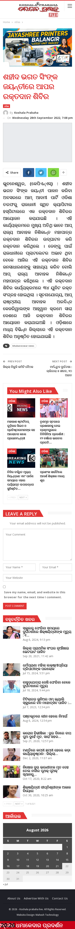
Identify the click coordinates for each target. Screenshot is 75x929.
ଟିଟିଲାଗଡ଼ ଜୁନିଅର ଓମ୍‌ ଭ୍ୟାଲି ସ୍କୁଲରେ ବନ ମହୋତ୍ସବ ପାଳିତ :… (47, 701)
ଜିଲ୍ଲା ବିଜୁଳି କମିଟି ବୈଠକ (18, 367)
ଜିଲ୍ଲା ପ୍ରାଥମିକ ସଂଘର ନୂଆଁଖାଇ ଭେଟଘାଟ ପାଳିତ (46, 650)
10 (17, 860)
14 (57, 860)
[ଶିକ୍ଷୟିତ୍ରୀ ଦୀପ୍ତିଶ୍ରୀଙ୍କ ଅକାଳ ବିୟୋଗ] (11, 791)
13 (47, 860)
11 (27, 860)
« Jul (5, 884)
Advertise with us (36, 898)
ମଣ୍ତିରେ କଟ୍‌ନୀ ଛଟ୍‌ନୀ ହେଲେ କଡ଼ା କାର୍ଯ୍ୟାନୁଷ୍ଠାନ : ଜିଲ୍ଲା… (46, 752)
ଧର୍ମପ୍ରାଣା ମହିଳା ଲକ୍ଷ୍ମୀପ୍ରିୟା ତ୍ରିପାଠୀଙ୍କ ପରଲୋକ (45, 667)
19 (37, 866)
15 (67, 860)
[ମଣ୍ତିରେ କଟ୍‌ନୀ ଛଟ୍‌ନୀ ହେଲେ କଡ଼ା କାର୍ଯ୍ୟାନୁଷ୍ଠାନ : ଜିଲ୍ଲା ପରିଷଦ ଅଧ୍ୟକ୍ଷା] (11, 754)
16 (8, 866)
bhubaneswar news (23, 345)
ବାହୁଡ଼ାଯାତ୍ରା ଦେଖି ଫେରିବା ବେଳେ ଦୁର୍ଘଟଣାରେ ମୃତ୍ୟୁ (46, 684)
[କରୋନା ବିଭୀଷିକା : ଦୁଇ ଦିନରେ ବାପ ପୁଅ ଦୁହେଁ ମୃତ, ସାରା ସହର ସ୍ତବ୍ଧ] (11, 737)
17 (17, 866)
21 (57, 866)
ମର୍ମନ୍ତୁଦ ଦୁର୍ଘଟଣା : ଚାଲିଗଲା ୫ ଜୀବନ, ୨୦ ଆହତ (59, 371)
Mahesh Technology (47, 914)
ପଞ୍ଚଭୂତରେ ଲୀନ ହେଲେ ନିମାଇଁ (45, 716)
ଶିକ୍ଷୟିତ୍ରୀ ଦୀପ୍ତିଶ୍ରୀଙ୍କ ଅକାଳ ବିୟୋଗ (47, 789)
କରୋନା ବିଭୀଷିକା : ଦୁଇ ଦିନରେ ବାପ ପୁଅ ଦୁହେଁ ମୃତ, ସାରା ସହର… (47, 735)
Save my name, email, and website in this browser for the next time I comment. (34, 594)
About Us (13, 898)
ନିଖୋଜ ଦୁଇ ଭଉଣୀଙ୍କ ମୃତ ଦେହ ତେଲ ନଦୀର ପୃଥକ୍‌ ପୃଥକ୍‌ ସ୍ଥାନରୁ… (46, 771)
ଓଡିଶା (6, 106)
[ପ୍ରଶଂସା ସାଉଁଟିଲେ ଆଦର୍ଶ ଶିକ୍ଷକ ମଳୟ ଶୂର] (54, 458)
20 (47, 866)
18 (27, 866)
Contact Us (60, 898)
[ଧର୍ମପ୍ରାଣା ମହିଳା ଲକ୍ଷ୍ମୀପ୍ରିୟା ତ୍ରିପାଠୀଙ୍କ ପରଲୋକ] (11, 669)
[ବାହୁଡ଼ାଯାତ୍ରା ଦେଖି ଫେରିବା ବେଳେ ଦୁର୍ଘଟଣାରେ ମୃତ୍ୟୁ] (11, 686)
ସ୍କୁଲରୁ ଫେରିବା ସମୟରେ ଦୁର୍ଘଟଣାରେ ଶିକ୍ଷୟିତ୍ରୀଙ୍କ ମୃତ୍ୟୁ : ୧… (47, 632)
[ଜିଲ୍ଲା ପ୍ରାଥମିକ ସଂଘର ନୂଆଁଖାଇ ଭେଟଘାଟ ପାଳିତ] (11, 652)
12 (37, 860)
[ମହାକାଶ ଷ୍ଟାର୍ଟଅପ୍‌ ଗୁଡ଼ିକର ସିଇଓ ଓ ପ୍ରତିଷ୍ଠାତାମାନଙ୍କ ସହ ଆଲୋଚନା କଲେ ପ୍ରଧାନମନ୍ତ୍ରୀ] (21, 408)
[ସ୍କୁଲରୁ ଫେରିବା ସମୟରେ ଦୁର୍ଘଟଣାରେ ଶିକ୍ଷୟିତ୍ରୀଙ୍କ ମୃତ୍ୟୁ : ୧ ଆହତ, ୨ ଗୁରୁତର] (11, 632)
